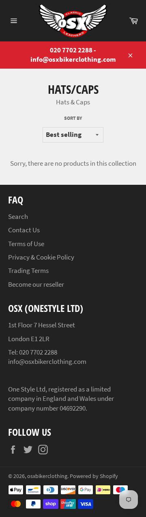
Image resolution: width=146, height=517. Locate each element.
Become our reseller (36, 284)
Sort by (73, 118)
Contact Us (24, 229)
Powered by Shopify (94, 476)
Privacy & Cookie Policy (41, 257)
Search (18, 216)
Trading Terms (28, 270)
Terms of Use (26, 243)
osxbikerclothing (47, 476)
